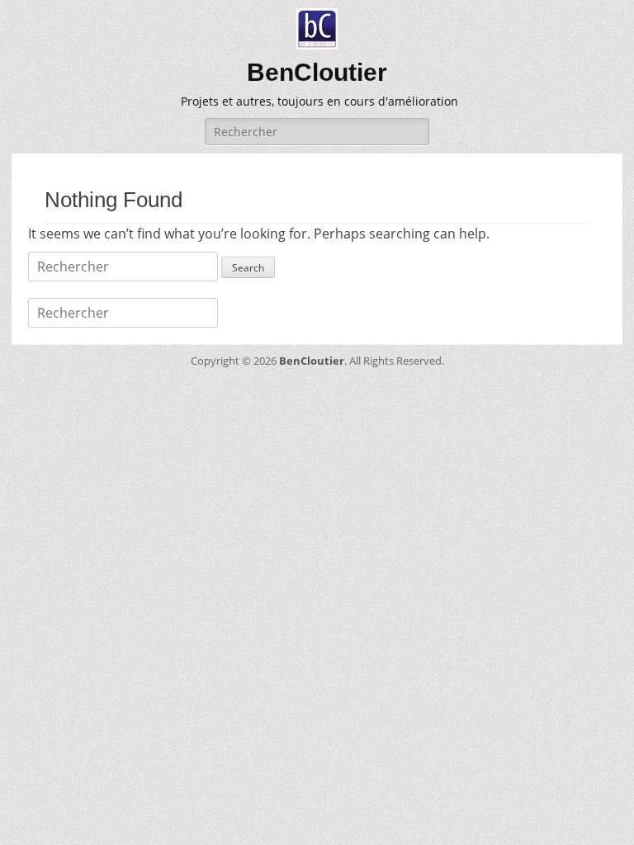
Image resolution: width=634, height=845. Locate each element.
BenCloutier (317, 72)
